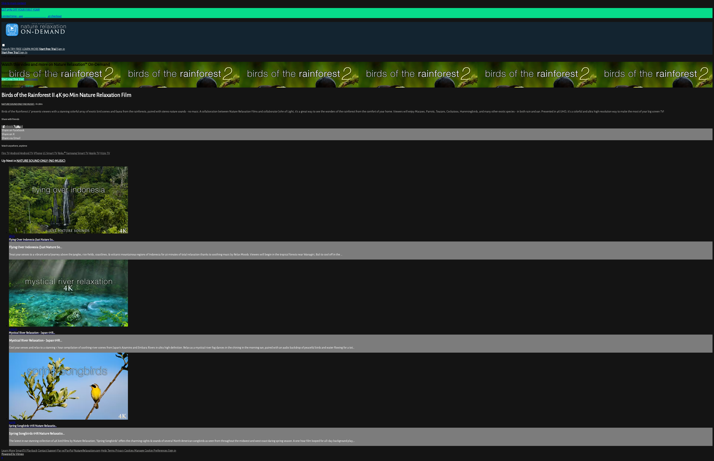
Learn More (8, 450)
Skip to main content (13, 3)
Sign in (61, 48)
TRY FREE (16, 48)
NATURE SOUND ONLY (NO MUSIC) (18, 104)
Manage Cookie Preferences (151, 450)
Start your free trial (12, 79)
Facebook (7, 126)
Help (104, 450)
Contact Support (47, 450)
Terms (111, 450)
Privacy (119, 450)
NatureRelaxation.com (87, 450)
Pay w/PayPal (65, 450)
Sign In (23, 52)
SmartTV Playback (26, 450)
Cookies (129, 450)
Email (19, 126)
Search (5, 48)
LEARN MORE (30, 48)
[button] (3, 45)
